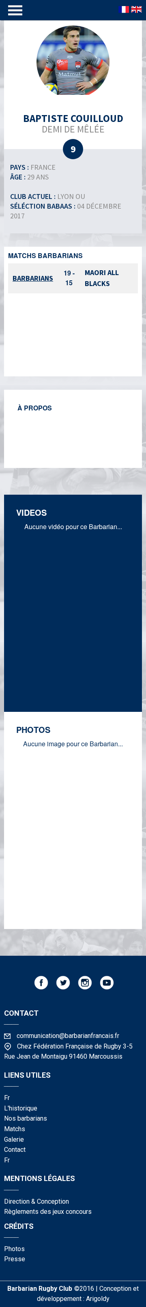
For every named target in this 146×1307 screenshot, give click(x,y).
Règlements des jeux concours (48, 1211)
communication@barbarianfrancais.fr (68, 1036)
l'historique (20, 1108)
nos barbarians (25, 1118)
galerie (14, 1139)
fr (7, 1098)
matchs (14, 1129)
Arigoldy (98, 1299)
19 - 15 (69, 277)
